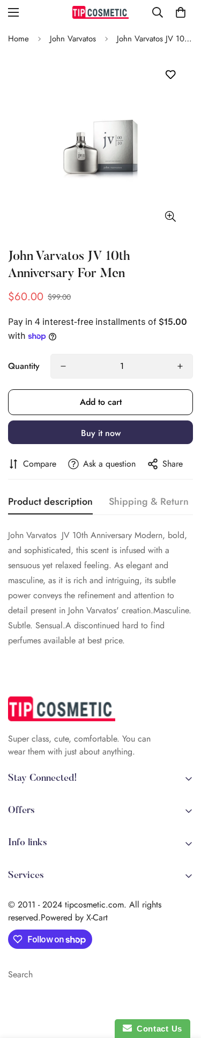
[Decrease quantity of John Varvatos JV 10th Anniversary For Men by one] (63, 366)
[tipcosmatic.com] (100, 12)
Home (18, 39)
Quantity (24, 366)
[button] (180, 12)
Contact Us (157, 1028)
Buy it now (101, 433)
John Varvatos (73, 39)
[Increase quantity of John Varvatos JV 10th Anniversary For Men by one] (180, 366)
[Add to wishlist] (170, 75)
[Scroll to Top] (181, 981)
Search (20, 974)
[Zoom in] (170, 216)
